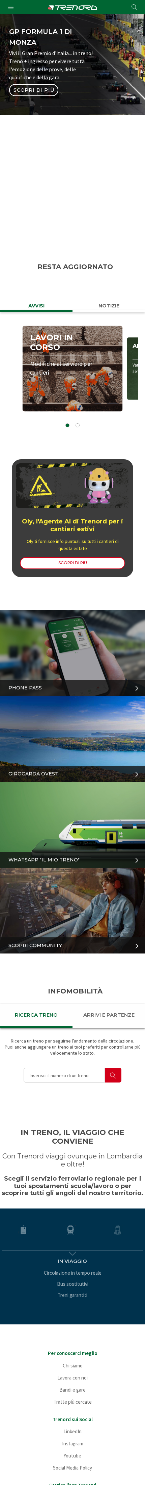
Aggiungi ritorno (57, 206)
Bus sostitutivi (72, 1284)
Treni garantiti (72, 1295)
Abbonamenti (101, 113)
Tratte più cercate (73, 1402)
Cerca (72, 231)
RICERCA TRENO (36, 1015)
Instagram (72, 1443)
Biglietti (43, 113)
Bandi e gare (72, 1390)
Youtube (72, 1455)
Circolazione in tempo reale (73, 1273)
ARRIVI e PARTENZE (109, 1015)
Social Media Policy (72, 1468)
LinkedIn (72, 1431)
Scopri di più (33, 90)
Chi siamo (73, 1365)
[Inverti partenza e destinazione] (117, 146)
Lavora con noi (72, 1377)
